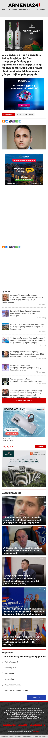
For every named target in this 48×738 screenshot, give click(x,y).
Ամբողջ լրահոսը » (24, 400)
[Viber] (13, 121)
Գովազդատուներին (37, 725)
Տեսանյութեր (24, 9)
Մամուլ (15, 9)
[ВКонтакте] (6, 121)
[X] (10, 121)
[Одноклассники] (3, 121)
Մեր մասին (23, 725)
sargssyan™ (37, 731)
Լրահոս (6, 291)
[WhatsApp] (16, 121)
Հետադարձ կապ (9, 725)
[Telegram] (20, 121)
